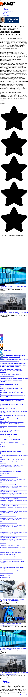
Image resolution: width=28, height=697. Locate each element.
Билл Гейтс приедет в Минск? (6, 573)
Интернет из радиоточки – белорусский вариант (10, 552)
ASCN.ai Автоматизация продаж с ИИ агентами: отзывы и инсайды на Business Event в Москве (13, 391)
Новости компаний (8, 11)
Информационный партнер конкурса (10, 436)
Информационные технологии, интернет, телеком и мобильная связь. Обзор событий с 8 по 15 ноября (13, 480)
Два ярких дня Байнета (5, 575)
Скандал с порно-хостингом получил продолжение (11, 559)
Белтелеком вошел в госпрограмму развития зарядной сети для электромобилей (12, 356)
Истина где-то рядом (4, 473)
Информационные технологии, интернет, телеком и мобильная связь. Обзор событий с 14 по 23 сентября (13, 494)
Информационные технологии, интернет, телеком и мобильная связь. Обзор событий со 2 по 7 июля (13, 515)
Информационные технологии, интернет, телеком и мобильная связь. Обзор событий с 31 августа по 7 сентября (13, 501)
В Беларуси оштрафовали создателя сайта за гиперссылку (12, 547)
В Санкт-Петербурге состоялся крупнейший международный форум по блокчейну (11, 422)
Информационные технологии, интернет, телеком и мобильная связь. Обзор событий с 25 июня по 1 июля (13, 519)
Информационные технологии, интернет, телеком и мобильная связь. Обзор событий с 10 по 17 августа (13, 508)
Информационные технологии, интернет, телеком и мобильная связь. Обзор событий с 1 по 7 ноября (13, 483)
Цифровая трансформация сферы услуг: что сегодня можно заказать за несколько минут (14, 360)
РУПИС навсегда (3, 543)
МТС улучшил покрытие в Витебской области (12, 415)
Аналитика (6, 14)
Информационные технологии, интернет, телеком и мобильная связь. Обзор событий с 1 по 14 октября (13, 490)
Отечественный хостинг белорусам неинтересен (10, 468)
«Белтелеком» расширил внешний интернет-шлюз (11, 556)
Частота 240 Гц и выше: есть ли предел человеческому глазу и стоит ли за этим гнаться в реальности (13, 370)
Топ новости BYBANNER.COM (9, 384)
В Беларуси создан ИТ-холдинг (8, 434)
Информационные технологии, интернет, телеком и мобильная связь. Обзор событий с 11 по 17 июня (13, 526)
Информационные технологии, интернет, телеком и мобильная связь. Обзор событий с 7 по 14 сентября (13, 497)
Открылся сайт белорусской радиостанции (9, 545)
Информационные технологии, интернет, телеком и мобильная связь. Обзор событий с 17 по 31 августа (13, 505)
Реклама (5, 681)
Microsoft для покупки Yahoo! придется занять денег (11, 565)
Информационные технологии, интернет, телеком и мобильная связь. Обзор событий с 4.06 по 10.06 (13, 529)
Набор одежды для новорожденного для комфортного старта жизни (10, 375)
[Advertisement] (14, 253)
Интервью (6, 15)
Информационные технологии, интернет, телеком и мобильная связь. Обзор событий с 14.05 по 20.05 (13, 540)
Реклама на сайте (7, 350)
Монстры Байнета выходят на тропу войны (9, 570)
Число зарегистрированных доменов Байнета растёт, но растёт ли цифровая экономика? (14, 313)
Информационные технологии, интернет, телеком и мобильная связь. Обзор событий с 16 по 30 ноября (13, 476)
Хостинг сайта (24, 695)
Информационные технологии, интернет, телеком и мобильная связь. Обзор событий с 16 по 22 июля (13, 512)
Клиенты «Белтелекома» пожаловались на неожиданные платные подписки (11, 624)
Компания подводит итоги (6, 550)
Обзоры (5, 12)
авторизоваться (4, 236)
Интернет (5, 9)
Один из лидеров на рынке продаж (9, 448)
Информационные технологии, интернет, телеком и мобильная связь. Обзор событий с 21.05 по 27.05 (13, 536)
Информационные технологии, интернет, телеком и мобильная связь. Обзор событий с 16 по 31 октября (13, 487)
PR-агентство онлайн (5, 577)
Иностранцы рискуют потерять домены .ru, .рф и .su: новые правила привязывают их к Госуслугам (14, 380)
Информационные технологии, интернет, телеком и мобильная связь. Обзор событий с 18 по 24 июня (13, 522)
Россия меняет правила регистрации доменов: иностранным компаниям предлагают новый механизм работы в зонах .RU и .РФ (13, 365)
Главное (5, 8)
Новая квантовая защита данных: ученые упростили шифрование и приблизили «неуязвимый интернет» (12, 400)
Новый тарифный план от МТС (8, 408)
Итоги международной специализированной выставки (12, 459)
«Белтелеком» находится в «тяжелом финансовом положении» (10, 452)
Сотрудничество (7, 682)
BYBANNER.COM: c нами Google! (7, 554)
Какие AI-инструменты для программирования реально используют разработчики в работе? (12, 387)
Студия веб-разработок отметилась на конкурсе (10, 471)
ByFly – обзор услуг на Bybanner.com (10, 439)
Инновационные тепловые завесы (9, 442)
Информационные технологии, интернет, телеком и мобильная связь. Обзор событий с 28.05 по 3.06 (13, 533)
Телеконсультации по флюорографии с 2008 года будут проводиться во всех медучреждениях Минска (12, 466)
